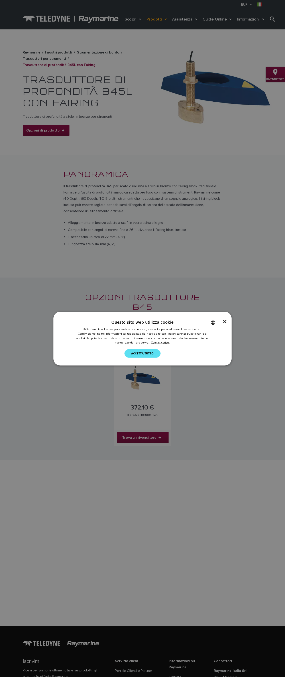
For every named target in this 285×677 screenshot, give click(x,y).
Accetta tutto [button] (142, 353)
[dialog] (142, 338)
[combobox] (213, 322)
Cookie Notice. (160, 342)
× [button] (225, 321)
